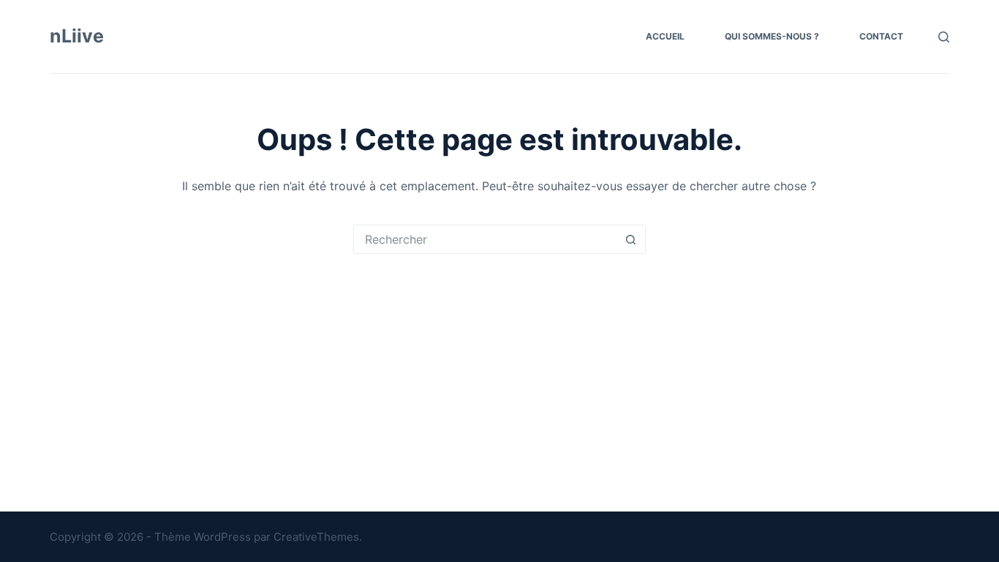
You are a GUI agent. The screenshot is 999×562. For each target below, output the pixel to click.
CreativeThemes (316, 537)
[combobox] (485, 239)
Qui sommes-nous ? (772, 36)
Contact (881, 36)
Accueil (665, 36)
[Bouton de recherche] (631, 239)
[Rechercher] (943, 36)
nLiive (77, 36)
